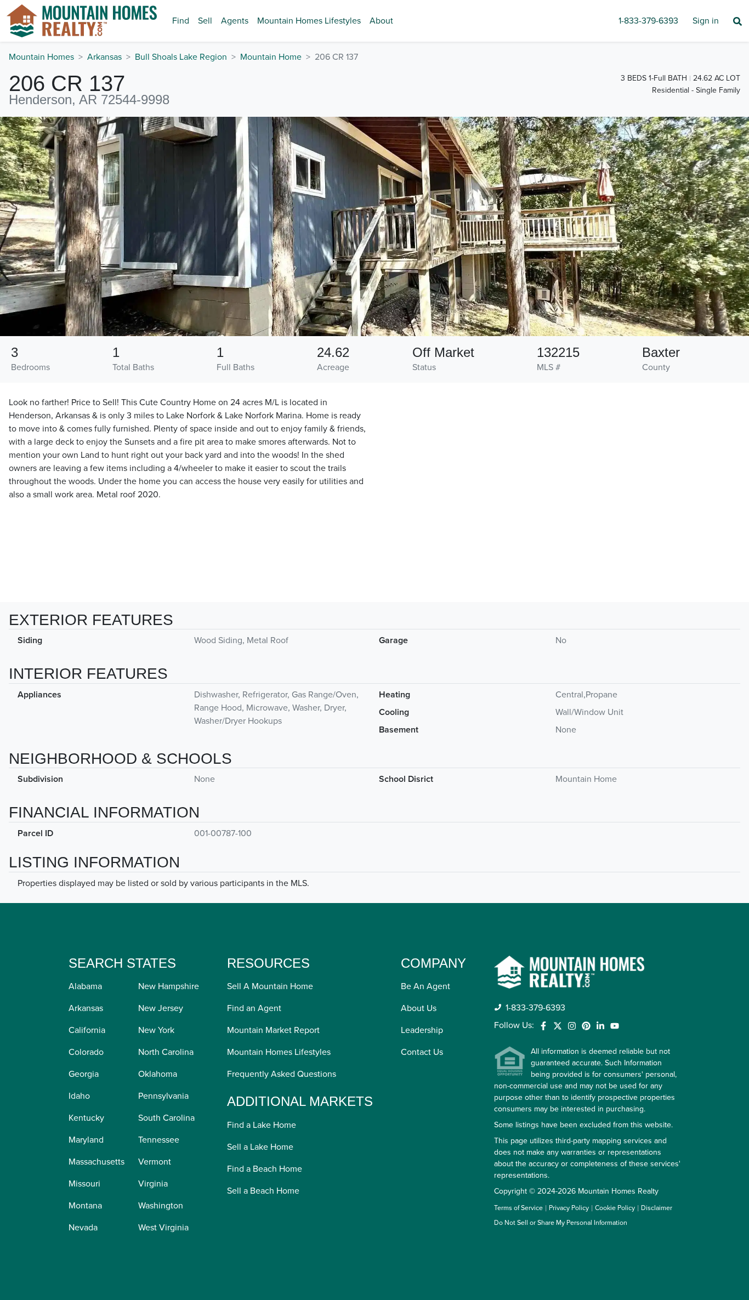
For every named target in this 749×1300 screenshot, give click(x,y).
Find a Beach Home (264, 1168)
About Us (418, 1008)
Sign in (706, 20)
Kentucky (86, 1117)
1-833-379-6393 (648, 20)
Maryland (86, 1139)
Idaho (79, 1096)
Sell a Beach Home (263, 1190)
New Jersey (160, 1008)
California (87, 1030)
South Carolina (166, 1117)
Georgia (84, 1074)
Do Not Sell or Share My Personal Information (560, 1223)
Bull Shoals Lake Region (181, 57)
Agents (234, 20)
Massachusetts (96, 1161)
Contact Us (422, 1052)
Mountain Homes (41, 57)
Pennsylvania (163, 1096)
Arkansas (104, 57)
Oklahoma (157, 1074)
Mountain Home (271, 57)
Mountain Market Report (273, 1030)
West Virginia (163, 1227)
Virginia (153, 1183)
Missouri (84, 1183)
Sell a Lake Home (260, 1147)
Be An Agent (425, 986)
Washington (160, 1205)
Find (180, 20)
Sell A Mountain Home (270, 986)
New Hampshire (168, 986)
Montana (85, 1205)
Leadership (422, 1030)
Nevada (83, 1227)
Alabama (85, 986)
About (381, 20)
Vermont (154, 1161)
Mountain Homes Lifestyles (309, 20)
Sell (205, 20)
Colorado (86, 1052)
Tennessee (158, 1139)
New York (156, 1030)
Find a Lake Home (261, 1125)
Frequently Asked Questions (281, 1074)
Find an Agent (254, 1008)
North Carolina (166, 1052)
